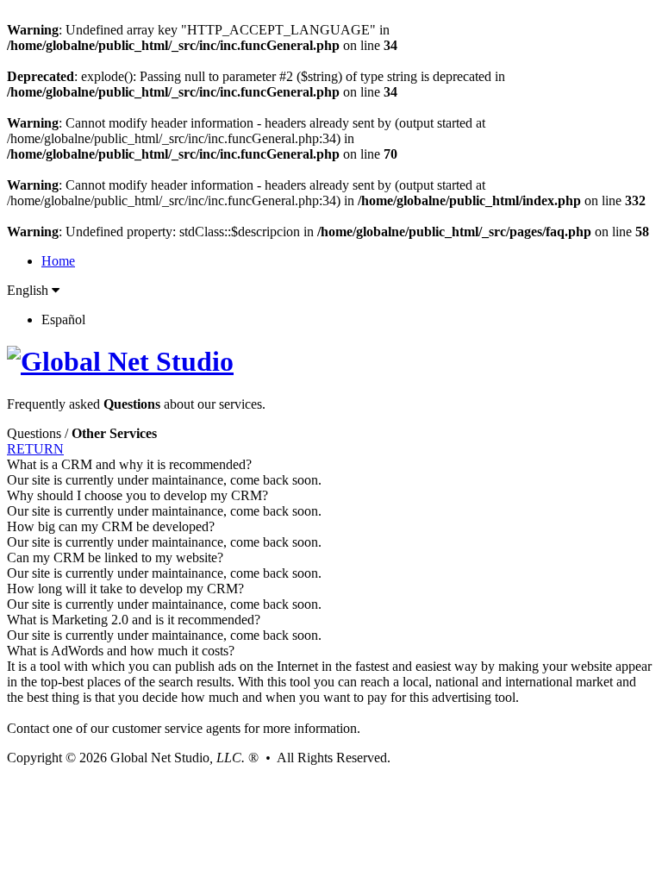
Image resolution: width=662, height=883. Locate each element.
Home (58, 261)
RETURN (35, 449)
